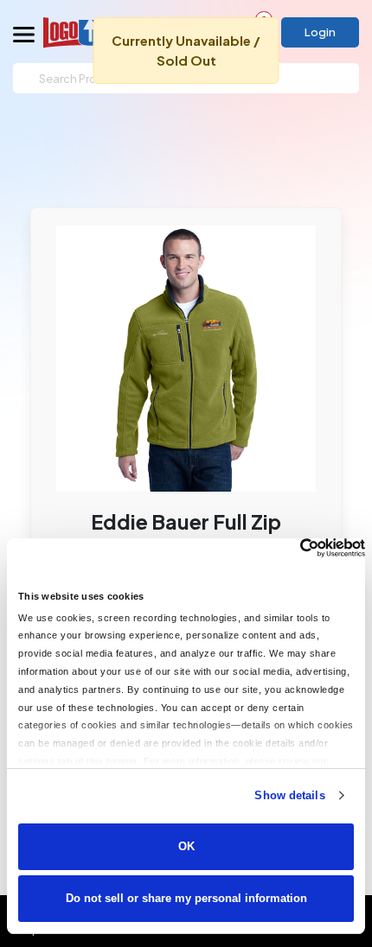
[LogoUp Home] (90, 32)
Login (320, 32)
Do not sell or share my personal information (186, 898)
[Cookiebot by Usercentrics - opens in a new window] (289, 547)
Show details (289, 795)
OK (186, 846)
